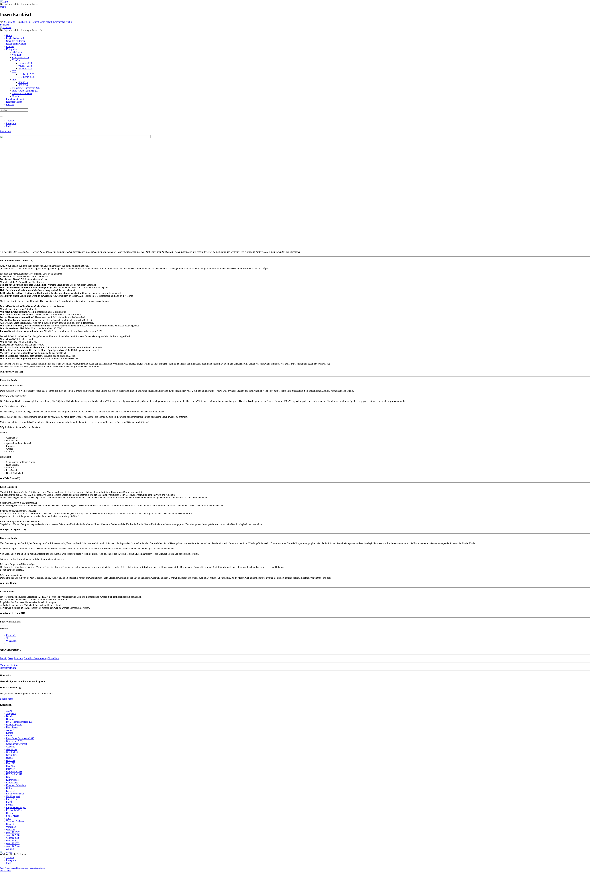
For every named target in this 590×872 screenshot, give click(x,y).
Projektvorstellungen (16, 807)
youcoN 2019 (13, 838)
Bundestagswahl (14, 724)
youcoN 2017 (13, 832)
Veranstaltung (41, 658)
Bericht (35, 22)
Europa (9, 733)
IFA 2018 (10, 760)
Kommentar (58, 22)
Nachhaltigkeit (13, 796)
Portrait (9, 804)
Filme (9, 735)
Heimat (9, 757)
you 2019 (10, 829)
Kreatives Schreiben (16, 785)
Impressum (5, 131)
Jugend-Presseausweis (20, 868)
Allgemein (25, 22)
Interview (18, 658)
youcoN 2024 (13, 846)
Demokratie (12, 727)
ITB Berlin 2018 (14, 771)
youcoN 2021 (13, 840)
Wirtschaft (11, 826)
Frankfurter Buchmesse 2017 (20, 738)
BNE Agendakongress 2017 (19, 721)
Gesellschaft (46, 22)
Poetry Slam (12, 799)
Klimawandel (12, 779)
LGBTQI (10, 791)
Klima (9, 777)
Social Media (12, 815)
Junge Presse (5, 868)
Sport (8, 818)
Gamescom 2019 (14, 741)
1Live (9, 710)
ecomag (10, 730)
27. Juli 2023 (10, 22)
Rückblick (29, 658)
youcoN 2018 (13, 835)
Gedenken (11, 746)
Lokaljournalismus (15, 793)
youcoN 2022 (13, 843)
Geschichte (11, 749)
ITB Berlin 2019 (14, 774)
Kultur (69, 22)
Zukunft (10, 849)
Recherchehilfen (14, 810)
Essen (10, 658)
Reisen (9, 813)
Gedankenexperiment (16, 744)
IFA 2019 (10, 763)
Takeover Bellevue (15, 821)
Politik (9, 802)
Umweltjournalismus (37, 868)
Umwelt (10, 824)
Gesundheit (11, 755)
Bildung (10, 719)
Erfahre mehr (6, 698)
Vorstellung (53, 658)
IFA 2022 (10, 766)
